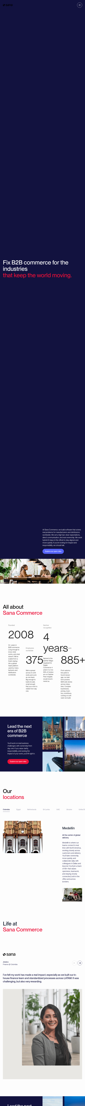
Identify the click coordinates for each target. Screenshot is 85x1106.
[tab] (6, 810)
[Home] (7, 5)
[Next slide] (80, 963)
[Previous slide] (74, 963)
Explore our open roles (53, 551)
